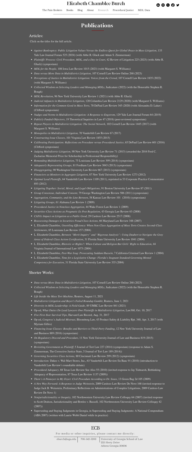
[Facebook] (173, 5)
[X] (168, 5)
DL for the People (46, 68)
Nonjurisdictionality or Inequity (52, 397)
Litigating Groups (44, 202)
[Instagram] (163, 5)
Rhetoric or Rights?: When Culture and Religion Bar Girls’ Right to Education (107, 244)
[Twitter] (177, 5)
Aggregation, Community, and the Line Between (61, 197)
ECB (95, 428)
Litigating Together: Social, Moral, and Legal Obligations (67, 188)
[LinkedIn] (158, 5)
